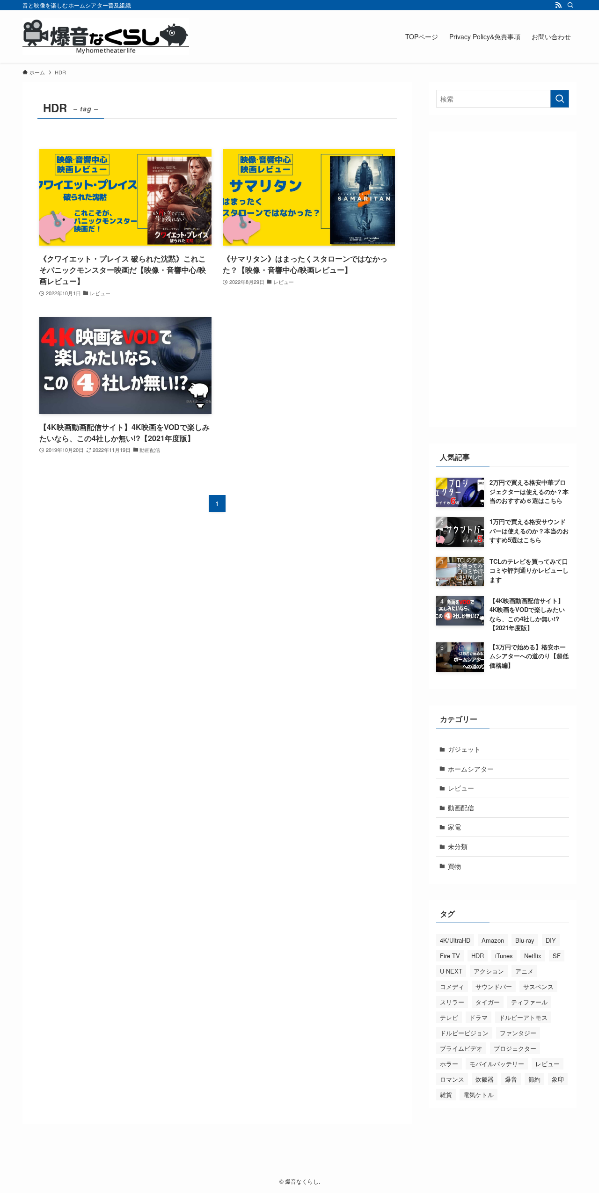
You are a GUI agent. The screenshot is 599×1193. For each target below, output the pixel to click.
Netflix (532, 955)
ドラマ (478, 1017)
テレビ (449, 1017)
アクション (489, 971)
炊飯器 (484, 1079)
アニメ (524, 971)
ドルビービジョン (464, 1032)
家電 (454, 826)
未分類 (458, 846)
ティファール (529, 1001)
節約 (534, 1079)
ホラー (449, 1063)
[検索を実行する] (559, 99)
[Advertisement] (502, 279)
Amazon (493, 940)
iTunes (504, 955)
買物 (454, 866)
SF (557, 955)
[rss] (558, 5)
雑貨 (446, 1094)
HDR (477, 955)
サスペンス (538, 986)
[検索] (570, 5)
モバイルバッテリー (496, 1063)
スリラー (452, 1001)
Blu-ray (524, 940)
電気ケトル (478, 1094)
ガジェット (464, 749)
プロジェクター (515, 1048)
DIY (551, 940)
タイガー (487, 1001)
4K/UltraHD (455, 940)
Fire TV (450, 955)
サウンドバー (493, 986)
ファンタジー (518, 1032)
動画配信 (461, 807)
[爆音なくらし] (105, 36)
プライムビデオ (461, 1048)
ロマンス (452, 1079)
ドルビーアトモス (523, 1017)
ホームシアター (471, 768)
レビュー (461, 788)
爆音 (511, 1079)
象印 (558, 1079)
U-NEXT (451, 971)
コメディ (452, 986)
